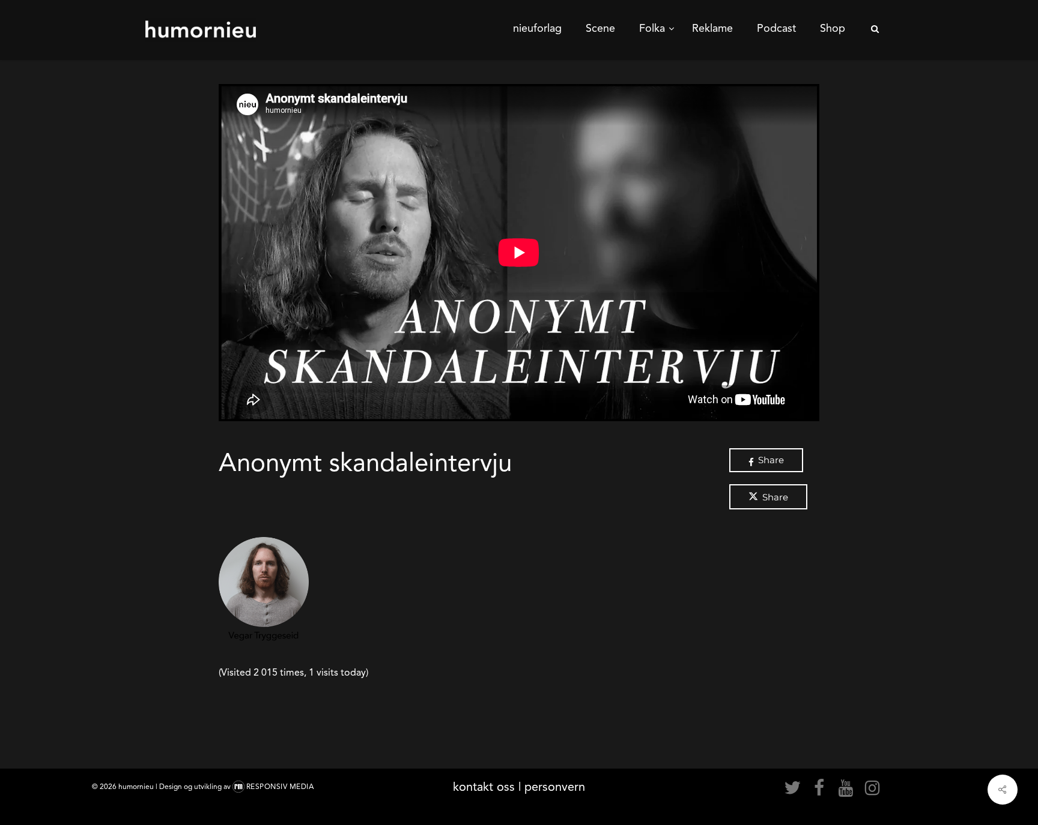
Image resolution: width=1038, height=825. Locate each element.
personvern (554, 786)
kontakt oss (484, 786)
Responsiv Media (280, 786)
